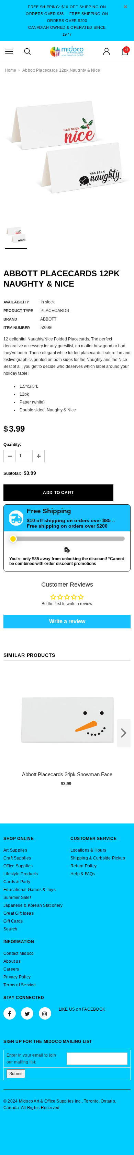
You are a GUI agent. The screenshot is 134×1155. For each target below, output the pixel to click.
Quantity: (12, 444)
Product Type (18, 311)
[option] (67, 148)
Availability (16, 302)
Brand (10, 319)
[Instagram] (45, 1013)
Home (10, 70)
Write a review (67, 621)
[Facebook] (9, 1013)
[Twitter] (27, 1013)
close (125, 6)
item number (16, 328)
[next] (124, 733)
